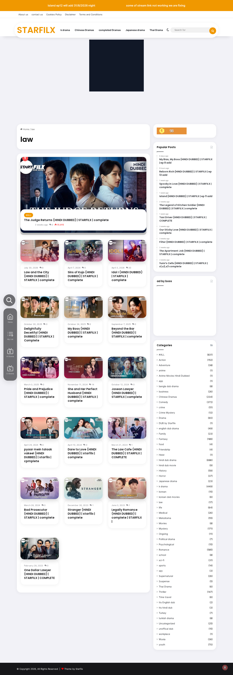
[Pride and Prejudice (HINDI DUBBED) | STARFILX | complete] (39, 367)
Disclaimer (70, 14)
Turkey (162, 613)
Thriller (162, 591)
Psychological (166, 544)
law (161, 502)
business (163, 391)
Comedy (163, 402)
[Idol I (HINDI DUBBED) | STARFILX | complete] (127, 250)
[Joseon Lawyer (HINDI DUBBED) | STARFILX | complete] (127, 367)
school (162, 555)
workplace (164, 634)
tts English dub (167, 602)
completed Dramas (110, 30)
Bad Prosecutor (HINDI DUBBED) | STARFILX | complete (39, 514)
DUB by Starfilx (167, 423)
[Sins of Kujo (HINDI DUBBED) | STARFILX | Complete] (83, 250)
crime (162, 407)
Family (162, 433)
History (163, 470)
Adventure (164, 365)
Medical (163, 512)
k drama (65, 30)
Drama (162, 418)
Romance (164, 549)
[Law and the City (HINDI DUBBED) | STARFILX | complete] (39, 250)
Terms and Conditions (90, 14)
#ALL (28, 215)
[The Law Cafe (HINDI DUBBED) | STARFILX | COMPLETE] (127, 428)
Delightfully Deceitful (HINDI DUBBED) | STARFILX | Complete (39, 334)
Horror (162, 476)
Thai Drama (156, 30)
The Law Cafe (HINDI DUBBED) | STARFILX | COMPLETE (127, 453)
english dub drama (169, 428)
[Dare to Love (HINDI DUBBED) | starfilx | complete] (83, 428)
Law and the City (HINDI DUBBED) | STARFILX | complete (39, 276)
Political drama (167, 539)
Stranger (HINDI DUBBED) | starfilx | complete (81, 514)
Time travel (165, 597)
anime (162, 370)
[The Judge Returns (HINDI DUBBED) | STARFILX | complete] (83, 195)
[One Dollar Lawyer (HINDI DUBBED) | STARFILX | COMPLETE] (39, 548)
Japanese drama (135, 30)
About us (23, 14)
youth (162, 644)
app (161, 381)
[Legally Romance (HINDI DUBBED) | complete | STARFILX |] (127, 488)
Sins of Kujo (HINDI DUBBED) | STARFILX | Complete (83, 276)
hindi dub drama (167, 460)
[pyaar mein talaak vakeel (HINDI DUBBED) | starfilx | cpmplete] (39, 428)
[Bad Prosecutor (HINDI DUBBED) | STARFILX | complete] (39, 488)
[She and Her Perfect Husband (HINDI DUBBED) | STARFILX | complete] (83, 367)
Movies (163, 523)
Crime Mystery (167, 412)
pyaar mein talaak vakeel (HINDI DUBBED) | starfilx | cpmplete (38, 455)
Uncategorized (167, 623)
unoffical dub (166, 628)
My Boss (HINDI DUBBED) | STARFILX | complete (83, 333)
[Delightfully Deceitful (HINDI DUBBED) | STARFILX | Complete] (39, 307)
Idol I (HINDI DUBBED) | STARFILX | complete (127, 276)
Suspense (164, 581)
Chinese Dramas (84, 30)
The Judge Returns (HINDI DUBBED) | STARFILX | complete (66, 220)
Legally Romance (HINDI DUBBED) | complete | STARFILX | (127, 516)
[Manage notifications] (225, 667)
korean (162, 491)
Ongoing (163, 534)
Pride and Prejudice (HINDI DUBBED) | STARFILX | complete (39, 393)
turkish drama (166, 618)
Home (25, 129)
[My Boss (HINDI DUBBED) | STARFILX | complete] (83, 307)
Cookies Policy (54, 14)
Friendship (164, 449)
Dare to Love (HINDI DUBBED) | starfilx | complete (82, 453)
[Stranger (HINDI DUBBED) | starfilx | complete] (83, 488)
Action (162, 360)
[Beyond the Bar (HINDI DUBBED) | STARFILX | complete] (127, 307)
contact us (37, 14)
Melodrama (165, 518)
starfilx (30, 224)
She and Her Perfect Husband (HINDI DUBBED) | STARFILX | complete (83, 395)
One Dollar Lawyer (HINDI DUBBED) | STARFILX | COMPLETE (39, 574)
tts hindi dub (165, 607)
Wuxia (162, 639)
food (161, 444)
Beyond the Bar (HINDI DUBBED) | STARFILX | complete (127, 333)
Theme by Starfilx (73, 669)
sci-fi (161, 560)
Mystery (163, 528)
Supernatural (166, 576)
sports (162, 565)
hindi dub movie (167, 465)
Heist (161, 454)
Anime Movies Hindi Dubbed (174, 375)
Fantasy (163, 439)
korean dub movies (169, 497)
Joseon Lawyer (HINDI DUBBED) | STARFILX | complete (127, 393)
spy (161, 570)
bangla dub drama (169, 386)
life (160, 507)
